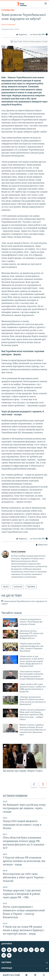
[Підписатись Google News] (9, 950)
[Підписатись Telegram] (36, 950)
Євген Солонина (8, 25)
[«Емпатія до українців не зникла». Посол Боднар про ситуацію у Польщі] (10, 622)
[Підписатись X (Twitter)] (14, 950)
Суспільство (7, 10)
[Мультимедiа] (26, 975)
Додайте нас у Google (11, 975)
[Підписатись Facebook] (3, 950)
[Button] (21, 34)
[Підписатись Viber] (31, 950)
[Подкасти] (35, 975)
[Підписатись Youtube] (20, 950)
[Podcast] (3, 955)
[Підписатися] (9, 955)
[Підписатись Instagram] (25, 950)
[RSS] (42, 950)
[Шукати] (43, 975)
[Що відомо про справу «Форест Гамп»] (24, 756)
